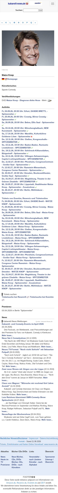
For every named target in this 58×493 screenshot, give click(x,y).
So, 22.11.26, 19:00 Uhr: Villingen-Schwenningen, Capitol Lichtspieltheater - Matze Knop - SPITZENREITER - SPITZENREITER (25, 249)
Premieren (5, 465)
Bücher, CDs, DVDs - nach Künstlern (17, 464)
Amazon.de (11, 483)
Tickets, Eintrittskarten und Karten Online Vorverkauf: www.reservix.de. (29, 444)
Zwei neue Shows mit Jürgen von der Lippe (23, 369)
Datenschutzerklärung (49, 438)
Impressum (33, 438)
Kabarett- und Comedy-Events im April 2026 (23, 324)
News (3, 457)
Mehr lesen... (7, 335)
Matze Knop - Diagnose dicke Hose (23, 100)
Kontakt (21, 441)
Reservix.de (21, 483)
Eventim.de (32, 483)
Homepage (12, 79)
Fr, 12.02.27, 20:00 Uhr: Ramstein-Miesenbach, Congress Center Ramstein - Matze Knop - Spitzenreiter (24, 263)
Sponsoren (50, 457)
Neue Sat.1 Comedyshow (14, 338)
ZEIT (43, 483)
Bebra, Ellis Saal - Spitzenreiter (39, 122)
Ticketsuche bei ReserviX (14, 297)
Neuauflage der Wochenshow (16, 414)
